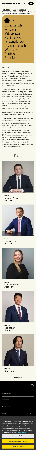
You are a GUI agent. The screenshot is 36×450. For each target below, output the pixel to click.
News (14, 9)
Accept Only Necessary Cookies (18, 441)
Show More (18, 377)
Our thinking (6, 9)
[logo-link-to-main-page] (11, 3)
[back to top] (32, 386)
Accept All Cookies (17, 446)
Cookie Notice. (21, 432)
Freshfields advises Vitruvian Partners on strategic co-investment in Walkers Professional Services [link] (19, 12)
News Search (22, 9)
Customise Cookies (18, 436)
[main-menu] (31, 3)
